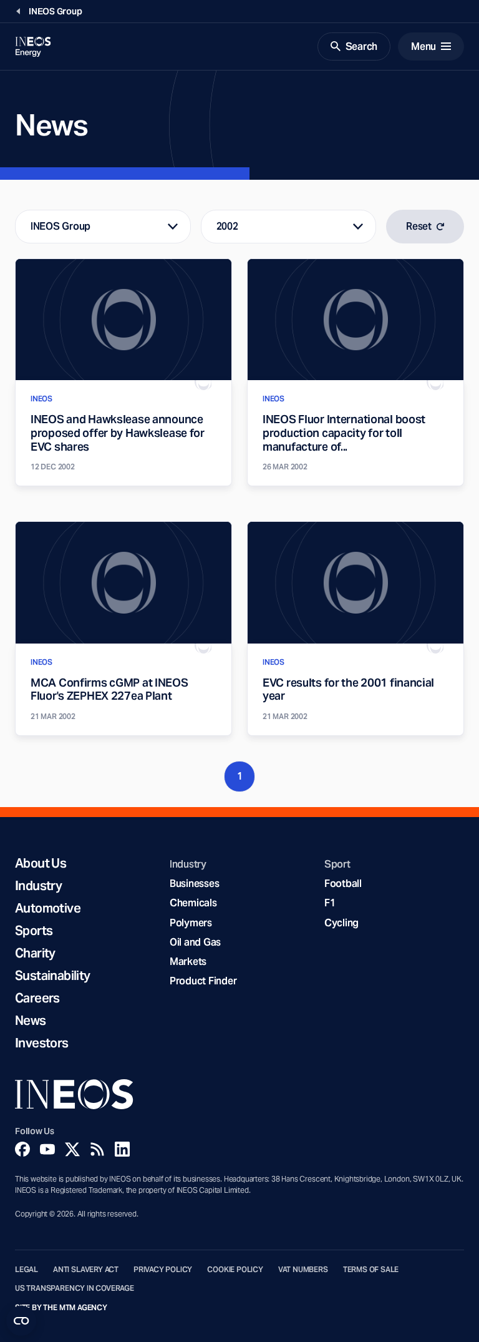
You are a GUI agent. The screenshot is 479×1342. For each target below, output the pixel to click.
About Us (40, 863)
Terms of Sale (371, 1269)
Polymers (191, 923)
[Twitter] (72, 1149)
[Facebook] (22, 1149)
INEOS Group (60, 226)
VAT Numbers (303, 1269)
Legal (26, 1269)
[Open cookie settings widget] (21, 1321)
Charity (35, 953)
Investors (42, 1043)
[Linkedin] (122, 1149)
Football (343, 883)
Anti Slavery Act (86, 1269)
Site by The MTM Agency (61, 1307)
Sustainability (52, 975)
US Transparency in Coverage (74, 1288)
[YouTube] (47, 1149)
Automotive (47, 908)
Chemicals (193, 903)
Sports (33, 930)
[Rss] (97, 1149)
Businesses (194, 883)
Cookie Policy (235, 1269)
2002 (227, 226)
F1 (330, 903)
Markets (188, 961)
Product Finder (203, 981)
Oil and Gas (195, 942)
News (30, 1020)
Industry (38, 885)
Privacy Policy (162, 1269)
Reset (419, 226)
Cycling (341, 923)
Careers (37, 998)
